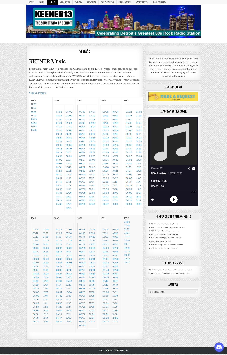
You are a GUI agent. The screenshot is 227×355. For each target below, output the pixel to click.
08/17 (92, 251)
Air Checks (65, 2)
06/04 (59, 193)
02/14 (127, 244)
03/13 (129, 148)
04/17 (128, 167)
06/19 (129, 200)
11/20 (68, 303)
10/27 (92, 171)
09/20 (115, 270)
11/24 (91, 185)
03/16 (105, 148)
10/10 (115, 163)
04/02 (59, 160)
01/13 (82, 237)
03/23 (106, 152)
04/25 (36, 288)
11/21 (33, 111)
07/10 (139, 115)
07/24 (139, 123)
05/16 (105, 182)
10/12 (138, 163)
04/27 (106, 171)
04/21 (82, 167)
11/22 (115, 303)
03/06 (129, 145)
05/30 (106, 189)
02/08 (36, 248)
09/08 (92, 145)
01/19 (105, 119)
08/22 (115, 137)
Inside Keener (125, 2)
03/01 (106, 259)
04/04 (36, 277)
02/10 (82, 251)
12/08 (92, 193)
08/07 (139, 130)
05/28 (59, 189)
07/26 (115, 240)
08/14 (138, 134)
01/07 (82, 112)
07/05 (115, 229)
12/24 (68, 204)
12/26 (34, 130)
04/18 (35, 285)
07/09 (69, 115)
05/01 (129, 174)
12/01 (92, 189)
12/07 (138, 193)
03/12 (59, 148)
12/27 (115, 321)
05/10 (106, 296)
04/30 (59, 174)
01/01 (82, 229)
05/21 (59, 185)
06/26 (129, 204)
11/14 (33, 108)
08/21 (138, 137)
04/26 (106, 288)
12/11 (68, 314)
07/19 (115, 237)
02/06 (59, 130)
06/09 (82, 193)
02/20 (59, 137)
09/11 (138, 148)
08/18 (92, 134)
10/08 (69, 163)
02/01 (36, 244)
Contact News (107, 2)
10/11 (114, 281)
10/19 (138, 167)
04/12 (105, 281)
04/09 (59, 163)
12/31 (68, 207)
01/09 (59, 115)
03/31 (82, 156)
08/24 (92, 255)
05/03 (106, 292)
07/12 (115, 233)
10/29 (69, 174)
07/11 (115, 115)
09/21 (92, 270)
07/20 (92, 237)
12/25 (68, 321)
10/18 (115, 285)
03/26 (59, 156)
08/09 (115, 248)
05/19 (82, 182)
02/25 (82, 137)
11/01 (114, 292)
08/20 (69, 137)
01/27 (82, 244)
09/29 (92, 156)
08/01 (115, 126)
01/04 (36, 229)
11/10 (91, 178)
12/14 (138, 196)
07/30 (69, 126)
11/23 (138, 185)
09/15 (92, 148)
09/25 (139, 156)
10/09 (69, 281)
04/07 (82, 160)
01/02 (59, 112)
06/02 (82, 189)
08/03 (92, 244)
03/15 (105, 266)
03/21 (36, 270)
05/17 (105, 299)
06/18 (59, 200)
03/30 (106, 156)
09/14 (92, 266)
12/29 (92, 204)
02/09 (106, 130)
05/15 (129, 182)
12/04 (68, 310)
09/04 (139, 145)
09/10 (69, 148)
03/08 (106, 262)
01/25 (36, 240)
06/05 (129, 193)
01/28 (82, 123)
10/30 (69, 292)
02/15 (36, 251)
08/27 (69, 141)
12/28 (138, 204)
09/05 (115, 145)
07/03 (139, 112)
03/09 (82, 145)
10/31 (115, 174)
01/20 (82, 240)
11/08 (115, 296)
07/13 (92, 233)
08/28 (139, 141)
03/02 (106, 141)
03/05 (59, 145)
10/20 (92, 167)
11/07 (115, 178)
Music (52, 2)
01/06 (82, 233)
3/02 (81, 141)
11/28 (33, 115)
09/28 (92, 273)
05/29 (129, 189)
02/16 (105, 134)
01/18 (35, 237)
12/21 (138, 200)
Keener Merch (142, 2)
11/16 (138, 182)
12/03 (69, 193)
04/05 (106, 277)
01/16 (58, 119)
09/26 (115, 156)
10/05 (139, 160)
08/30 (115, 259)
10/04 (115, 277)
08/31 (92, 259)
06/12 (129, 196)
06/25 (59, 204)
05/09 (106, 178)
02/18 (82, 134)
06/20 (106, 200)
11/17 (91, 182)
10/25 (115, 288)
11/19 (68, 185)
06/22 (82, 321)
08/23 (115, 255)
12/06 (115, 310)
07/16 (69, 119)
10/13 (92, 163)
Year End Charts (37, 93)
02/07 (127, 240)
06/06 (106, 193)
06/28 (106, 321)
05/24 (106, 303)
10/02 (69, 277)
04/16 (59, 167)
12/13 (115, 314)
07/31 (138, 126)
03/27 (129, 156)
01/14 (82, 115)
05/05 (82, 174)
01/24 (127, 233)
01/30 (59, 126)
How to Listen (159, 2)
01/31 (126, 236)
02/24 (82, 259)
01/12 (105, 115)
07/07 (92, 112)
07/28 (92, 123)
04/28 (82, 171)
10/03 (115, 160)
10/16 (68, 285)
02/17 (82, 255)
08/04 (92, 126)
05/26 (82, 185)
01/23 (59, 123)
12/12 (33, 122)
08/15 (115, 134)
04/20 (106, 167)
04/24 (129, 171)
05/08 (129, 178)
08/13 (69, 134)
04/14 (82, 163)
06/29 (82, 325)
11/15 (114, 299)
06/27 (106, 204)
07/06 (92, 229)
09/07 (92, 262)
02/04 (82, 126)
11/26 (68, 189)
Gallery (78, 2)
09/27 (115, 273)
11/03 (92, 174)
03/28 (36, 273)
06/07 (106, 310)
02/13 (59, 134)
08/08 (115, 130)
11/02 (138, 174)
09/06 (115, 262)
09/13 (115, 266)
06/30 (82, 204)
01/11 (35, 233)
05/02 (106, 174)
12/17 (68, 200)
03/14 (35, 266)
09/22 (92, 152)
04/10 (129, 163)
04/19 (105, 285)
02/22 (36, 255)
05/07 (59, 178)
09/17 (69, 152)
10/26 (138, 171)
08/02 (115, 244)
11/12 (68, 182)
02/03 (82, 248)
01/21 (82, 119)
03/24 (82, 152)
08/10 (92, 248)
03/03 (82, 262)
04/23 (59, 171)
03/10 (82, 266)
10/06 (92, 160)
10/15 (68, 167)
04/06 (106, 160)
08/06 (69, 130)
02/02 (106, 126)
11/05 (68, 178)
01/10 (127, 225)
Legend (42, 2)
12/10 (68, 196)
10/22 (69, 171)
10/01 (68, 160)
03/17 (82, 148)
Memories (91, 2)
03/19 (59, 152)
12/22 (92, 200)
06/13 (105, 196)
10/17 (115, 167)
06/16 (82, 196)
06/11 (58, 196)
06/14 (105, 314)
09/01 (92, 141)
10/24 (115, 171)
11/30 (138, 189)
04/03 (129, 160)
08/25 (92, 137)
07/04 (115, 112)
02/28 (127, 251)
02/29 (36, 259)
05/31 (105, 307)
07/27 (92, 240)
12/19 (33, 126)
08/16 (115, 251)
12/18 (68, 318)
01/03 (127, 222)
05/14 (59, 182)
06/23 (82, 200)
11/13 (68, 299)
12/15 (91, 196)
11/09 (138, 178)
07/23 (69, 123)
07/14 (92, 115)
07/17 (138, 119)
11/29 (115, 307)
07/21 (92, 119)
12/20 (115, 318)
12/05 (34, 119)
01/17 (126, 229)
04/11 (35, 281)
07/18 (115, 119)
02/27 (59, 141)
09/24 (69, 156)
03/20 (129, 152)
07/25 (115, 123)
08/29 (115, 141)
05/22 (129, 185)
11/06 (68, 296)
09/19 (115, 152)
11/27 (68, 307)
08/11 (92, 130)
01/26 (105, 123)
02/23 (106, 137)
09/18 (138, 152)
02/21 (127, 247)
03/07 (36, 262)
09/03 (69, 145)
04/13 (105, 163)
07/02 (69, 112)
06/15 (82, 318)
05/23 (106, 185)
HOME (31, 2)
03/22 (106, 270)
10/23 (69, 288)
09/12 (115, 148)
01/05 (106, 112)
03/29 (106, 273)
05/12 (82, 178)
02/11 (82, 130)
